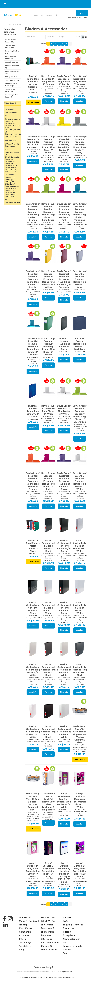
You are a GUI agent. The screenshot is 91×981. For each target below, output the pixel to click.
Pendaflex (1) (11, 195)
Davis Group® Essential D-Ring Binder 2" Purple (64, 80)
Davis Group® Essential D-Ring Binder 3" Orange (80, 80)
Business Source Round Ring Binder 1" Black (64, 343)
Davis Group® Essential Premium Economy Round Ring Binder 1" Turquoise (80, 212)
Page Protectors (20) (12, 80)
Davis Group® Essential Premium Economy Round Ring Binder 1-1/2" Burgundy (64, 279)
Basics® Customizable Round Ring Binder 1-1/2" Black (79, 669)
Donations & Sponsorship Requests (47, 932)
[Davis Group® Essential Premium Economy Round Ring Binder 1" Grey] (79, 121)
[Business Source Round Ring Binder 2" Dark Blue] (79, 323)
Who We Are (48, 917)
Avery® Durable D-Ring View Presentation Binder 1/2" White (79, 870)
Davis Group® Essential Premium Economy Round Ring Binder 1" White (48, 144)
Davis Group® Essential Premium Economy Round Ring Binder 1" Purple (33, 279)
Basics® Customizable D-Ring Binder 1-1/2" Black (64, 545)
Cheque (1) (10, 123)
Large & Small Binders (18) (10, 90)
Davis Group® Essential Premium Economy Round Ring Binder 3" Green (48, 346)
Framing (23, 924)
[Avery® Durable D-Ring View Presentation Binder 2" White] (79, 778)
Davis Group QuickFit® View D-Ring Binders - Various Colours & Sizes (32, 801)
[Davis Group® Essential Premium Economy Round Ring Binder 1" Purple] (33, 255)
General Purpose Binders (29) (10, 41)
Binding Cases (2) (11, 77)
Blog (21, 949)
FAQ (65, 921)
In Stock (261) (11, 112)
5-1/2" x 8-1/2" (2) (13, 136)
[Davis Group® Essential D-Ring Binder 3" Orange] (79, 60)
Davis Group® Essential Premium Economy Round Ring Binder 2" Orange (33, 481)
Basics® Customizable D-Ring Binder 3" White (79, 607)
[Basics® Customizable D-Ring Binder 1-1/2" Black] (64, 525)
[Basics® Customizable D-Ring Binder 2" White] (48, 587)
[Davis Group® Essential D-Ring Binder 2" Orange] (48, 60)
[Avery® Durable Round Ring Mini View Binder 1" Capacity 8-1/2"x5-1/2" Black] (64, 847)
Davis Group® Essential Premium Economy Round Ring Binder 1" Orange (33, 212)
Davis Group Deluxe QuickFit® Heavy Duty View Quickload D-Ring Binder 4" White (48, 803)
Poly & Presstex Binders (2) (10, 58)
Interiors (24, 939)
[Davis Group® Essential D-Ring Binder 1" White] (48, 390)
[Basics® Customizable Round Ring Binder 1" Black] (48, 648)
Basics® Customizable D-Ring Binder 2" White (48, 607)
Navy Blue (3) (11, 170)
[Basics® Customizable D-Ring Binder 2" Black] (33, 587)
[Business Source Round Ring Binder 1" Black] (64, 323)
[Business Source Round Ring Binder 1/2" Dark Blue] (33, 390)
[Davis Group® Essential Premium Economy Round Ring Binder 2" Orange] (33, 457)
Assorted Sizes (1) (13, 119)
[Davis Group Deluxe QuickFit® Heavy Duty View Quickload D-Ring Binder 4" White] (48, 778)
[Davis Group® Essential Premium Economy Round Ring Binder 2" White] (79, 457)
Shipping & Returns (73, 924)
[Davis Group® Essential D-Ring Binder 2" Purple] (64, 60)
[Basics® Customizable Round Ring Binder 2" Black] (48, 710)
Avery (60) (10, 182)
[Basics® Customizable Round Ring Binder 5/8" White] (33, 648)
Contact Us (47, 946)
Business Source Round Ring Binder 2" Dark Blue (79, 343)
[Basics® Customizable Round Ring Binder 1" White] (64, 648)
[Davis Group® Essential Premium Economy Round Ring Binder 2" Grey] (79, 255)
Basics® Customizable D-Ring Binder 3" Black (64, 607)
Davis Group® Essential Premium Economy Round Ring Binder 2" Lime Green (80, 414)
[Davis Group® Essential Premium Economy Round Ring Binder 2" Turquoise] (33, 323)
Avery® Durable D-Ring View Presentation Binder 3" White (33, 870)
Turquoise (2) (11, 172)
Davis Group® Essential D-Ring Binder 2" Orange (48, 80)
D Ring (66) (10, 146)
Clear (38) (10, 159)
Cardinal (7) (10, 184)
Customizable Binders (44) (10, 46)
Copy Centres (26, 928)
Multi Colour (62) (12, 157)
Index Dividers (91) (11, 62)
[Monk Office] (13, 15)
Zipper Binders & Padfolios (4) (11, 85)
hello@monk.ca (65, 971)
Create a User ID (74, 17)
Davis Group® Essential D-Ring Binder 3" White (64, 410)
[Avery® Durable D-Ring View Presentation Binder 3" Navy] (48, 847)
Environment (48, 924)
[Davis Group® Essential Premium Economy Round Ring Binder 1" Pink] (64, 188)
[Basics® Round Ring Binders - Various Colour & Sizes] (33, 60)
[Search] (56, 15)
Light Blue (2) (11, 165)
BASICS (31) (11, 178)
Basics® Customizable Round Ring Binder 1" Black (48, 669)
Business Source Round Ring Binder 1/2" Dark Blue (33, 411)
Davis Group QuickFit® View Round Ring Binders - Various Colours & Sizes (79, 734)
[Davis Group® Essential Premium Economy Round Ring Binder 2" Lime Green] (79, 390)
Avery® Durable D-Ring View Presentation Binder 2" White (79, 800)
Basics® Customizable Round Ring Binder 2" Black (48, 731)
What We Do (48, 921)
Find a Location (49, 949)
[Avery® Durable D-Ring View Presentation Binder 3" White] (33, 847)
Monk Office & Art (29, 921)
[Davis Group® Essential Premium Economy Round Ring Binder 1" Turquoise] (79, 188)
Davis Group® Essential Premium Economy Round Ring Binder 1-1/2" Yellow (48, 279)
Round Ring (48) (12, 144)
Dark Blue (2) (11, 168)
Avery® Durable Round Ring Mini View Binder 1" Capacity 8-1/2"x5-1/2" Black (64, 872)
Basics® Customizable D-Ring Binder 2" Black (32, 607)
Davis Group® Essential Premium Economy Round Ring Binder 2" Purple (64, 481)
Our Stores (25, 917)
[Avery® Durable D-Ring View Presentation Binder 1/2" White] (79, 847)
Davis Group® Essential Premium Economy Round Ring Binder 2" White (80, 481)
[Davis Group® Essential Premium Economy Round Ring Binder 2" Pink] (48, 457)
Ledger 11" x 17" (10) (13, 134)
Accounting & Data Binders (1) (11, 96)
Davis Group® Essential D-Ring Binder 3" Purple (33, 140)
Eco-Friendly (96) (13, 202)
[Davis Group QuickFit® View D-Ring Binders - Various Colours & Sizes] (33, 778)
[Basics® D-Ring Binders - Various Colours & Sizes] (33, 525)
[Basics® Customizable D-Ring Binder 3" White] (79, 587)
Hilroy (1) (10, 190)
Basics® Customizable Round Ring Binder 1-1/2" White (33, 731)
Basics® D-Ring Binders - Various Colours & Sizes (33, 545)
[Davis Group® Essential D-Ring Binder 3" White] (64, 390)
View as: (77, 37)
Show (49, 37)
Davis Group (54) (12, 186)
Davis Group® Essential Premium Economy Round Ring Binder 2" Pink (48, 481)
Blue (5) (9, 163)
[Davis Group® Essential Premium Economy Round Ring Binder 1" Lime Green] (48, 188)
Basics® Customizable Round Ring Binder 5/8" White (33, 669)
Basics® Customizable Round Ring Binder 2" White (64, 731)
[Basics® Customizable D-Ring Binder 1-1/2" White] (79, 525)
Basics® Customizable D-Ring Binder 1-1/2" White (79, 545)
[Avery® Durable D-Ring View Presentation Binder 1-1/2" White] (64, 778)
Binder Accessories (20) (11, 72)
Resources (68, 928)
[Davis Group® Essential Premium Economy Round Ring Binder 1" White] (48, 121)
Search (66, 953)
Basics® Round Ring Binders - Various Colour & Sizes (33, 83)
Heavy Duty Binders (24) (12, 52)
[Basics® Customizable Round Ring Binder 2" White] (64, 710)
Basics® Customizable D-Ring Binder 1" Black (48, 545)
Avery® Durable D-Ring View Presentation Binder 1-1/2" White (64, 800)
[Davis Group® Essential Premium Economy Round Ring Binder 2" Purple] (64, 457)
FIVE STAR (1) (11, 188)
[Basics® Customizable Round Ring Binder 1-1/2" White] (33, 710)
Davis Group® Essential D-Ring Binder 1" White (48, 410)
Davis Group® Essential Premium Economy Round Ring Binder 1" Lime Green (48, 212)
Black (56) (10, 161)
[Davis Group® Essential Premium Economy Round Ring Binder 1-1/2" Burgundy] (64, 255)
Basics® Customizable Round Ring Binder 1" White (64, 669)
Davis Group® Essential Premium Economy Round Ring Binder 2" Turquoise (33, 346)
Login (85, 17)
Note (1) (9, 121)
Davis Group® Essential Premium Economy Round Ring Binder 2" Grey (80, 279)
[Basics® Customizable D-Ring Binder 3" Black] (64, 587)
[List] (85, 37)
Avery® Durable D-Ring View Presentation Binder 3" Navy (48, 870)
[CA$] (81, 13)
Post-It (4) (10, 197)
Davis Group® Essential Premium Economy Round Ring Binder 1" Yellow (64, 144)
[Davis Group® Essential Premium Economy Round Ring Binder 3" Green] (48, 323)
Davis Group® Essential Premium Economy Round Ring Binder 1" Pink (64, 212)
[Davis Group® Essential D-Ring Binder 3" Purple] (33, 121)
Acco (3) (9, 180)
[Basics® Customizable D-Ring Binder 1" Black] (48, 525)
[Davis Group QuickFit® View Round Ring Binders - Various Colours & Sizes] (79, 710)
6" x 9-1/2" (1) (11, 138)
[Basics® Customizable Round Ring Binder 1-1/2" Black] (79, 648)
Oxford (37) (10, 192)
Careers (67, 917)
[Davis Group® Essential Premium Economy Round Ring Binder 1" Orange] (33, 188)
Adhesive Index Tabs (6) (12, 67)
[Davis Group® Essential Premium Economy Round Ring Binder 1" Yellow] (64, 121)
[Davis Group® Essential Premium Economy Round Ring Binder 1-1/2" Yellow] (48, 255)
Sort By (27, 37)
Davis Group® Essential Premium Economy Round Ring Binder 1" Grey (80, 144)
